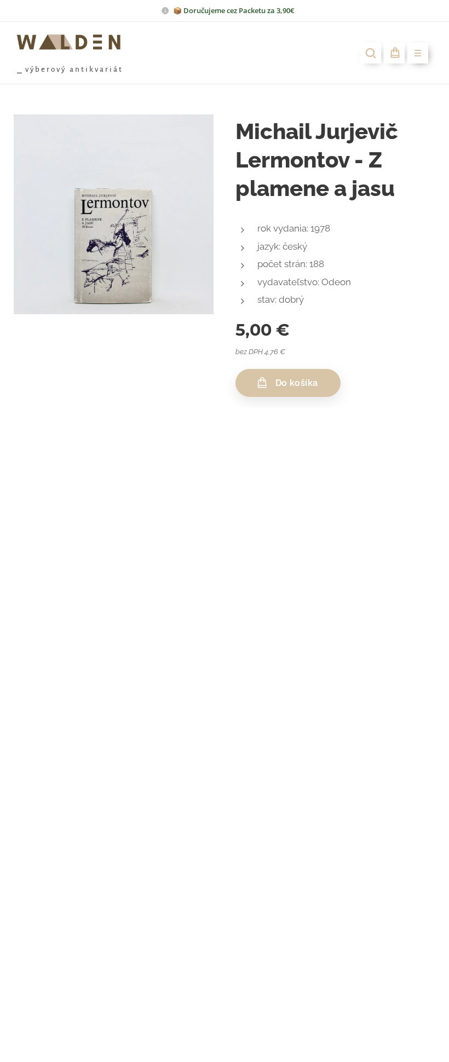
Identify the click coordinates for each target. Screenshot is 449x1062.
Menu (417, 53)
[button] (370, 53)
